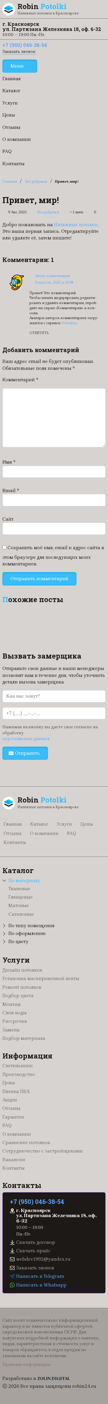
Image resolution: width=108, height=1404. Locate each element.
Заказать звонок (18, 51)
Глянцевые (20, 897)
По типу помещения (31, 925)
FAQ (7, 151)
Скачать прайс (33, 1250)
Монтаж (11, 1004)
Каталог (11, 90)
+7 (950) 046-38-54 (24, 45)
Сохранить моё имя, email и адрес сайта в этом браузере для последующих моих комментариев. (53, 556)
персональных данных (26, 738)
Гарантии (13, 1117)
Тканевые (19, 888)
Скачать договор (35, 1242)
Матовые (18, 905)
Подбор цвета (18, 995)
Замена (11, 1030)
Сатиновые (21, 914)
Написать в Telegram (40, 1276)
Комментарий (20, 379)
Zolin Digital (53, 1378)
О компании (16, 139)
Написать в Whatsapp (41, 1285)
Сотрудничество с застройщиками (42, 1151)
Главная (11, 78)
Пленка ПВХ (16, 1091)
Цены (8, 115)
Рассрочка (14, 1021)
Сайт (8, 519)
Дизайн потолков (22, 970)
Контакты (13, 163)
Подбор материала (23, 1038)
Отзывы (11, 127)
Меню (17, 66)
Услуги (10, 103)
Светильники (17, 1065)
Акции (9, 1100)
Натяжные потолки (76, 224)
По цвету (18, 941)
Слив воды (14, 1013)
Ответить (39, 333)
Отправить (27, 753)
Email (10, 490)
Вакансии (13, 1159)
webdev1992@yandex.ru (43, 1259)
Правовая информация (26, 1364)
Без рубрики (36, 181)
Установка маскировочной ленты (40, 978)
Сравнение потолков (26, 1142)
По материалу (24, 880)
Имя (9, 462)
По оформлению (27, 933)
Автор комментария (52, 276)
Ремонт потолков (21, 987)
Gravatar (68, 323)
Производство (18, 1074)
